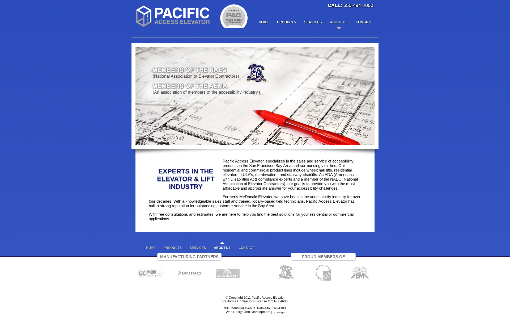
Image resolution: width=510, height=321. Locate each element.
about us (339, 22)
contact (364, 22)
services (313, 22)
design (278, 312)
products (286, 22)
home (264, 22)
